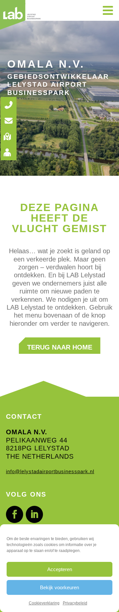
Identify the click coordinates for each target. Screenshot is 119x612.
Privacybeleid (75, 603)
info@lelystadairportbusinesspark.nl (50, 471)
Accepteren (59, 569)
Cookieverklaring (44, 603)
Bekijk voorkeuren (59, 587)
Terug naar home (59, 347)
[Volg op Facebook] (14, 514)
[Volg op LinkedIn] (34, 514)
